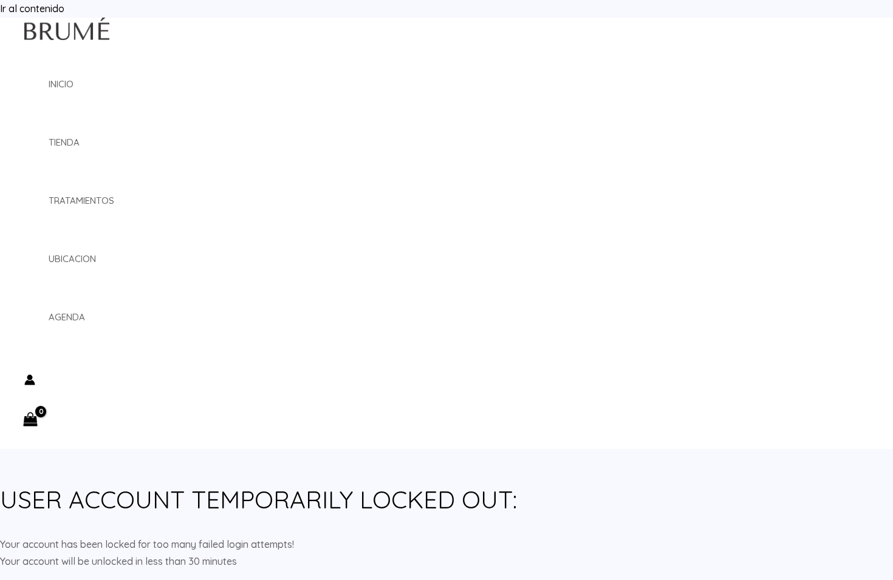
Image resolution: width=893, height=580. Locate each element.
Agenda (67, 317)
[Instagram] (29, 367)
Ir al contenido (32, 8)
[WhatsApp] (84, 367)
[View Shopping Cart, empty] (33, 420)
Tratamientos (81, 200)
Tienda (64, 142)
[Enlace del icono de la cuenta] (29, 382)
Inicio (61, 84)
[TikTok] (66, 367)
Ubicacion (72, 259)
